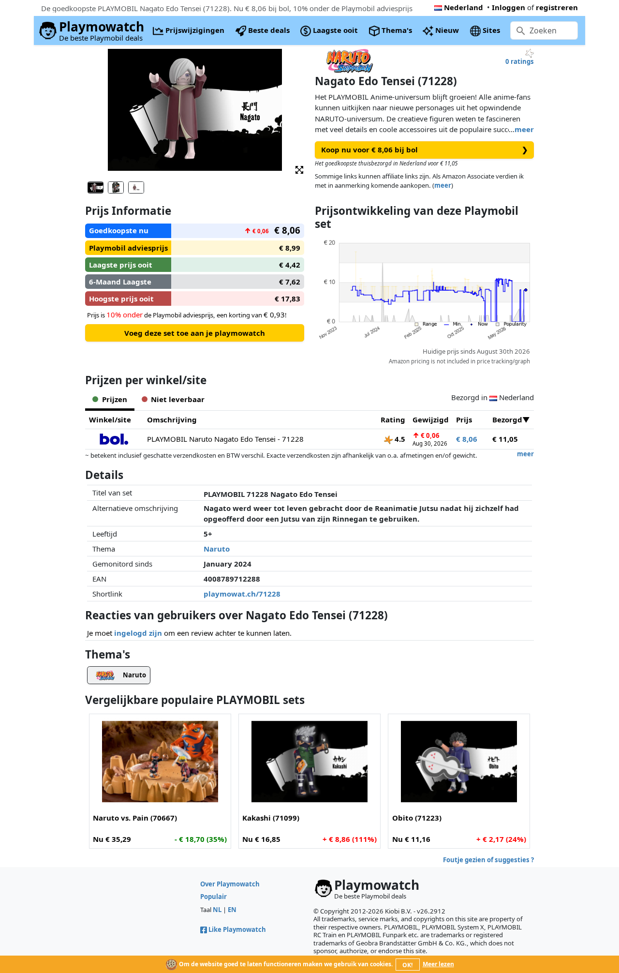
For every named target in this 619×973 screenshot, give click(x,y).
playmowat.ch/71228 (242, 594)
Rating (393, 419)
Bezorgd (507, 419)
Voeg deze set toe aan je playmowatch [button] (194, 333)
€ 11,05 (505, 439)
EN (232, 909)
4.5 (399, 439)
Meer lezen (438, 964)
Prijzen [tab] (114, 399)
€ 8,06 (466, 439)
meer (524, 129)
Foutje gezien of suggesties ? (488, 859)
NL (217, 909)
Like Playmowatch (237, 929)
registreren (557, 7)
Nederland (463, 7)
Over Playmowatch (230, 884)
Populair (213, 896)
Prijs (464, 419)
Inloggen (508, 7)
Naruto (217, 549)
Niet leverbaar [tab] (178, 399)
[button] (299, 169)
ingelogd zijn (138, 633)
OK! (407, 965)
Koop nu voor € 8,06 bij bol (424, 149)
